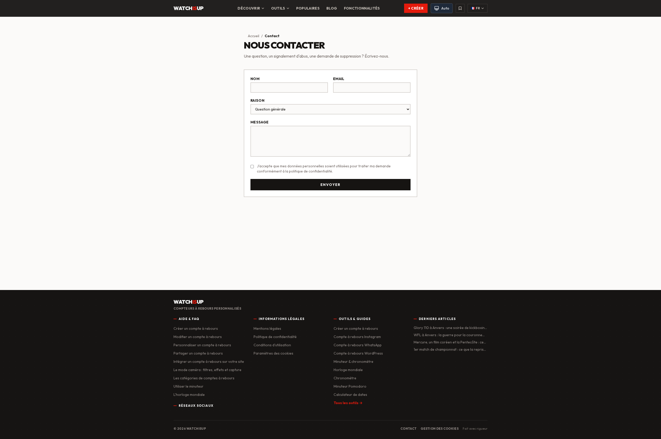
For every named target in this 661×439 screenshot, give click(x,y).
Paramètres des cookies (273, 353)
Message (259, 122)
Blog (331, 8)
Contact (408, 428)
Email (338, 78)
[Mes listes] (460, 8)
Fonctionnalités (362, 8)
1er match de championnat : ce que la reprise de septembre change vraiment (450, 349)
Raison (257, 100)
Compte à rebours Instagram (357, 336)
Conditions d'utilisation (272, 345)
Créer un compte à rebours (196, 328)
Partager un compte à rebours (198, 353)
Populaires (308, 8)
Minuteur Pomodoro (350, 386)
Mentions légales (267, 328)
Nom (254, 78)
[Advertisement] (330, 241)
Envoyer (330, 184)
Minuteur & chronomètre (353, 361)
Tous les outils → (348, 403)
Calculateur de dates (350, 394)
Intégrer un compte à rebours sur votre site (209, 361)
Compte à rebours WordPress (358, 353)
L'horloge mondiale (189, 394)
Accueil (253, 36)
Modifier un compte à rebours (198, 336)
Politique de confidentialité (275, 336)
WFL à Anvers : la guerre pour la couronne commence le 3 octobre (448, 335)
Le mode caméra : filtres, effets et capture (207, 369)
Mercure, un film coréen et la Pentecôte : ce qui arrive (449, 342)
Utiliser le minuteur (188, 386)
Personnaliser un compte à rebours (202, 345)
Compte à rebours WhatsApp (358, 345)
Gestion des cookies (440, 428)
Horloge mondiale (348, 369)
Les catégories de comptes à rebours (204, 378)
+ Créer (415, 8)
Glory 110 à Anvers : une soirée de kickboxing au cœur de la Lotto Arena (450, 327)
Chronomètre (345, 378)
